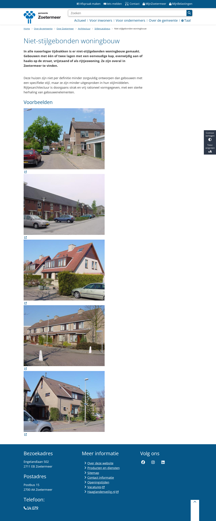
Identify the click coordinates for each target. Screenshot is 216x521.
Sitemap (93, 473)
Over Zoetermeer (65, 28)
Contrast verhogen (210, 134)
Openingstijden (98, 482)
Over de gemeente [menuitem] (163, 20)
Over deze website (100, 463)
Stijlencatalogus (102, 28)
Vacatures (94, 487)
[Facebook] (143, 462)
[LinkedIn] (163, 462)
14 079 (32, 508)
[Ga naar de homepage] (42, 17)
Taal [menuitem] (187, 20)
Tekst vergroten (210, 146)
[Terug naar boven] (195, 510)
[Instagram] (153, 462)
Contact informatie (100, 478)
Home (27, 28)
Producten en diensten (103, 468)
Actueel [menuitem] (80, 20)
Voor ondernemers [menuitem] (130, 20)
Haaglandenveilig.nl (101, 492)
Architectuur (84, 28)
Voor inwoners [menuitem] (100, 20)
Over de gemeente (43, 28)
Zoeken (189, 13)
